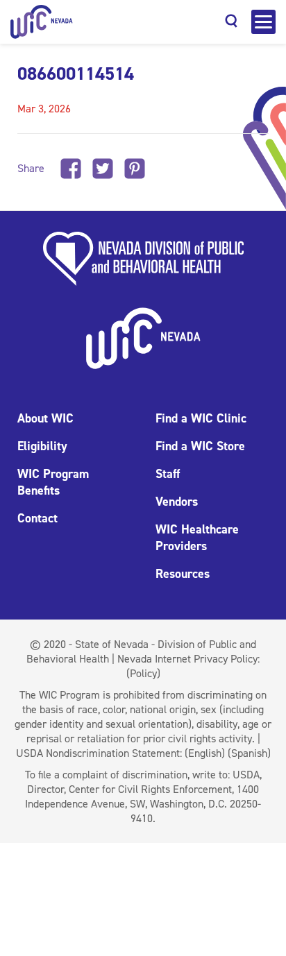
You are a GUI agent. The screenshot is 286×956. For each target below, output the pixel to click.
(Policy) (143, 673)
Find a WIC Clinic (200, 418)
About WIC (45, 418)
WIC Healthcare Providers (197, 537)
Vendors (176, 501)
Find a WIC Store (200, 446)
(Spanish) (249, 753)
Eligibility (42, 446)
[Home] (41, 22)
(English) (205, 753)
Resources (182, 573)
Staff (167, 474)
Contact (37, 518)
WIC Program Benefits (53, 482)
